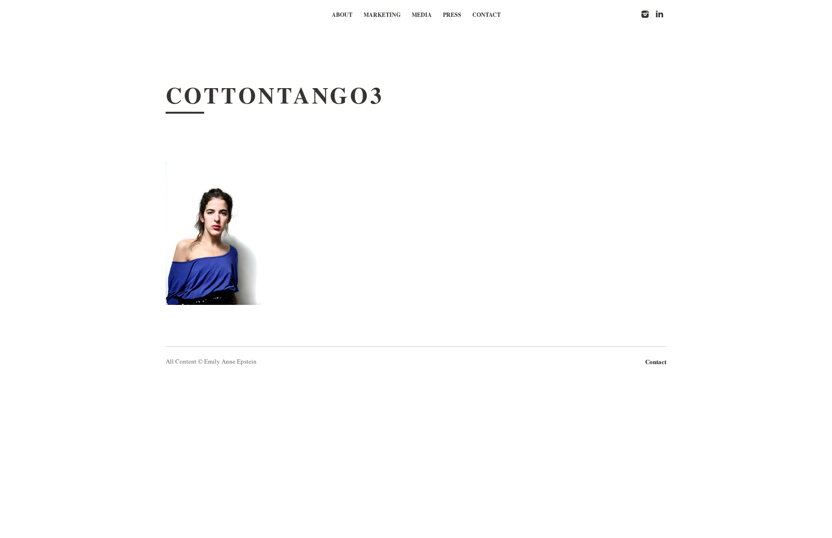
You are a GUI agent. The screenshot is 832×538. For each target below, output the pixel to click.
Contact (486, 15)
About (342, 15)
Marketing (382, 15)
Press (452, 15)
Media (422, 15)
